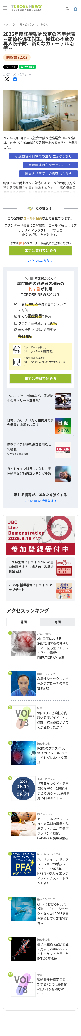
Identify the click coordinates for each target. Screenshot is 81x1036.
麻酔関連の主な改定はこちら (50, 164)
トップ (7, 24)
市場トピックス (26, 24)
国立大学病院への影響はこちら (48, 173)
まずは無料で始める (40, 250)
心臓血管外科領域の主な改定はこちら (43, 156)
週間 (23, 622)
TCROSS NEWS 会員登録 (40, 500)
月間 (57, 622)
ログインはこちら (40, 260)
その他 (44, 24)
